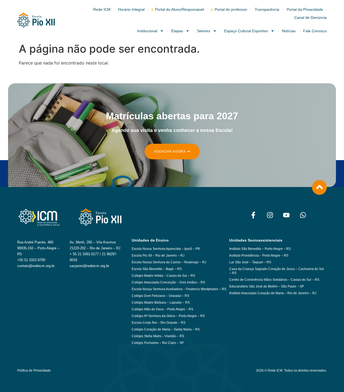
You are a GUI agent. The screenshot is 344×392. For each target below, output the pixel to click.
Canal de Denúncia (310, 17)
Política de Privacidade (34, 370)
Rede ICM (101, 9)
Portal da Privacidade (305, 9)
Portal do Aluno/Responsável (179, 9)
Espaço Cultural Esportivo (246, 31)
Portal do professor (231, 9)
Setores (203, 31)
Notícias (289, 31)
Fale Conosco (315, 31)
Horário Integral (131, 9)
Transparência (267, 9)
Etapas (177, 31)
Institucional (147, 31)
